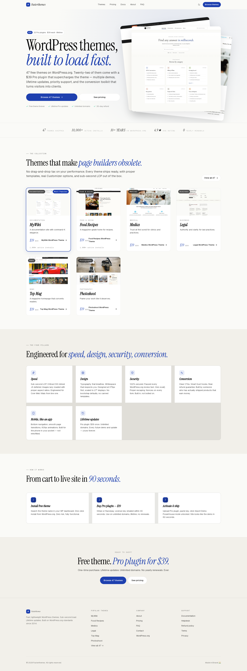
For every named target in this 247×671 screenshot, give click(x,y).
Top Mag (95, 635)
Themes (101, 4)
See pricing (99, 97)
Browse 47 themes (50, 97)
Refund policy (187, 625)
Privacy (184, 635)
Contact (140, 630)
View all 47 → (97, 645)
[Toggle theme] (199, 4)
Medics (94, 625)
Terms (184, 630)
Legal (93, 630)
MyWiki (94, 616)
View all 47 (209, 178)
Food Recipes (97, 620)
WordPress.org (143, 635)
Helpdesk (185, 620)
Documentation (188, 616)
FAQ (142, 4)
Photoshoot (96, 640)
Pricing (113, 4)
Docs (123, 4)
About (133, 4)
